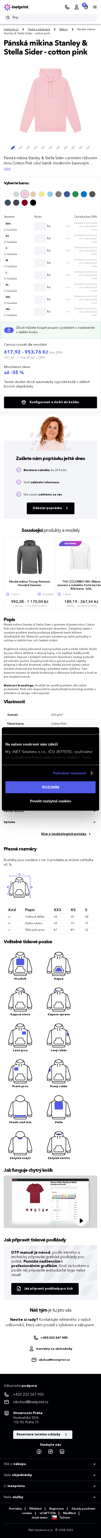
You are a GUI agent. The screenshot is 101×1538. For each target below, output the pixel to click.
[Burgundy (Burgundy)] (24, 202)
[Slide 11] (88, 148)
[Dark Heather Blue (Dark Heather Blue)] (7, 202)
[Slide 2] (20, 148)
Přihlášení (35, 1508)
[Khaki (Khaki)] (41, 194)
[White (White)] (7, 194)
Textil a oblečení (39, 29)
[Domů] (19, 7)
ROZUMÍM (50, 787)
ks (48, 226)
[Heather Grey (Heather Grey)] (58, 194)
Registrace (56, 1508)
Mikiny (63, 29)
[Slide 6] (50, 148)
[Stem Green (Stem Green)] (75, 194)
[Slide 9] (73, 148)
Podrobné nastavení (69, 773)
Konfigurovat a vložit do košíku (54, 402)
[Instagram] (50, 1451)
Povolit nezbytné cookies (50, 801)
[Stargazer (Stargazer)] (66, 194)
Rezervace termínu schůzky (39, 1434)
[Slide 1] (13, 148)
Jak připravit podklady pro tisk (48, 1288)
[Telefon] (67, 7)
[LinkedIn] (62, 1451)
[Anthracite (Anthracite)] (16, 202)
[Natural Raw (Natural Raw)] (16, 194)
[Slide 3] (28, 148)
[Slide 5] (43, 148)
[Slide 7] (58, 148)
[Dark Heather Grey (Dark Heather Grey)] (92, 194)
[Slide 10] (80, 148)
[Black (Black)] (33, 202)
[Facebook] (39, 1451)
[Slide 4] (35, 148)
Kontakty (15, 1508)
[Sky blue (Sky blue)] (50, 194)
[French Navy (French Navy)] (83, 194)
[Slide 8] (65, 148)
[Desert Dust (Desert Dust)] (33, 194)
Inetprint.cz (11, 29)
